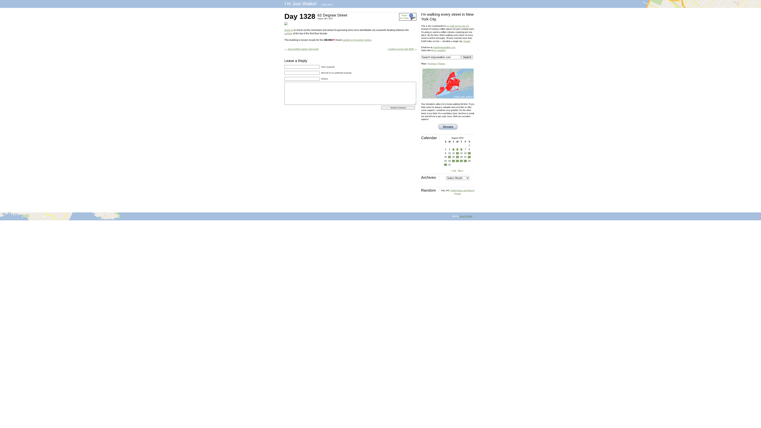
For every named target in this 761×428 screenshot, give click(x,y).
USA (323, 4)
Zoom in (288, 30)
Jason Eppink (465, 216)
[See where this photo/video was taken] (407, 20)
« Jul (453, 170)
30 (445, 164)
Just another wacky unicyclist (302, 49)
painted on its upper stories (356, 40)
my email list (440, 50)
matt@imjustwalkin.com (444, 47)
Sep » (460, 170)
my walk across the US (457, 26)
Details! (466, 41)
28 (465, 161)
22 (469, 157)
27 (461, 161)
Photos (441, 63)
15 (469, 153)
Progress (432, 63)
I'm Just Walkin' (301, 3)
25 (453, 161)
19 (457, 157)
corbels (288, 33)
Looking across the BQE (401, 49)
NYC (330, 4)
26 (457, 161)
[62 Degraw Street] (286, 24)
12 (457, 153)
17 (449, 157)
